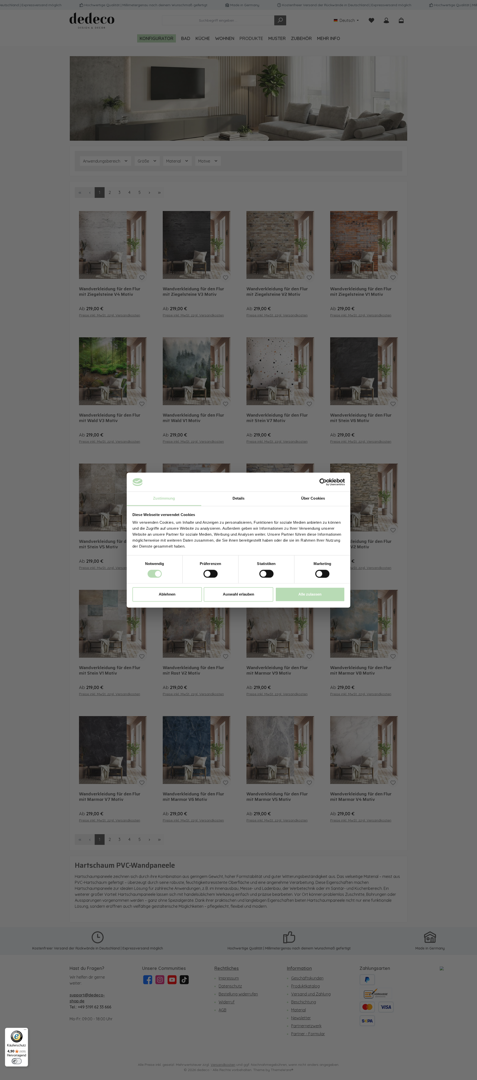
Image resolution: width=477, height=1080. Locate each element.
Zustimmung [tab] (164, 498)
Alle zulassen (309, 594)
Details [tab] (239, 498)
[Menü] (25, 1031)
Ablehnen (167, 594)
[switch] (210, 574)
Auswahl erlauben (238, 594)
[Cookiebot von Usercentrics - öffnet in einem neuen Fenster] (323, 482)
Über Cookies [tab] (313, 498)
